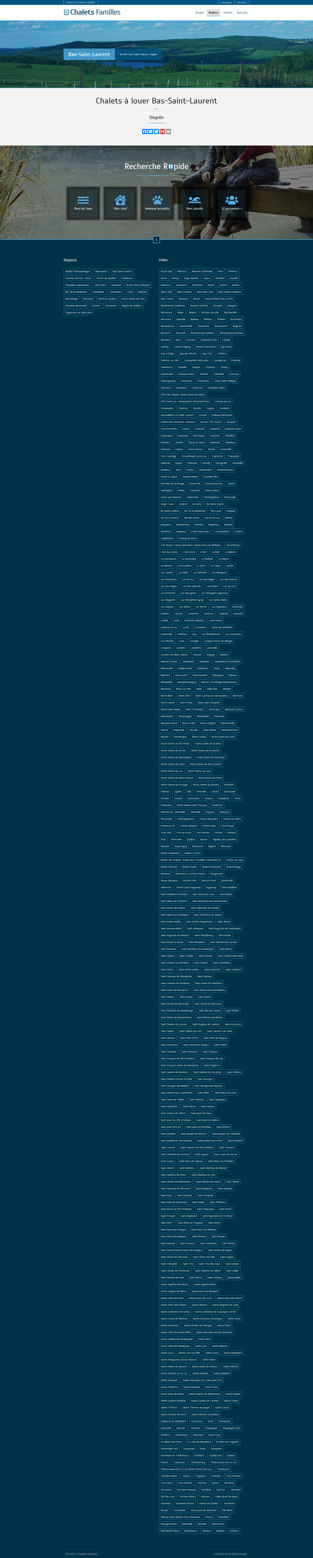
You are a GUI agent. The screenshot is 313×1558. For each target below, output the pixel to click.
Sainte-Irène (204, 1339)
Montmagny (185, 716)
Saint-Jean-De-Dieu (201, 1113)
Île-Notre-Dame (215, 504)
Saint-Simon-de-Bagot (220, 1250)
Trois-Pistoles (233, 1475)
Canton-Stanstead (205, 346)
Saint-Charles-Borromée (231, 955)
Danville (197, 408)
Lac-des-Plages (169, 586)
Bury (178, 339)
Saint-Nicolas (225, 1188)
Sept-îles (181, 1428)
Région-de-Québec (131, 305)
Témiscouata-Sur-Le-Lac (223, 1462)
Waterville (187, 1523)
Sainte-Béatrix (199, 1304)
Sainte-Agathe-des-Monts (175, 1284)
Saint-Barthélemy (203, 935)
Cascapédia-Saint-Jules (196, 360)
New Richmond (229, 729)
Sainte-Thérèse (169, 1407)
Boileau (195, 319)
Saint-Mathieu (186, 1167)
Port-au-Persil (184, 832)
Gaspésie (116, 285)
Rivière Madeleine (170, 853)
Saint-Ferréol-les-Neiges (196, 1044)
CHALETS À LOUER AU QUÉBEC (80, 2)
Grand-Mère (205, 469)
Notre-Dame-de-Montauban (176, 757)
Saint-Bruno (225, 948)
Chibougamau (168, 380)
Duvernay (183, 435)
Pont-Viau (166, 832)
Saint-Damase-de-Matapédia (176, 976)
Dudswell (200, 428)
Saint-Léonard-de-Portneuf (175, 1154)
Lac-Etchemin (168, 593)
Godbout (166, 469)
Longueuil (166, 647)
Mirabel (227, 688)
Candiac (226, 339)
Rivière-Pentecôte (211, 866)
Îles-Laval (216, 510)
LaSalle (164, 620)
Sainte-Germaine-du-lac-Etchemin (214, 1332)
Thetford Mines (169, 1475)
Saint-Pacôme (184, 1195)
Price (163, 839)
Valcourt (205, 1496)
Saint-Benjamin (196, 942)
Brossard (181, 332)
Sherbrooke (181, 1434)
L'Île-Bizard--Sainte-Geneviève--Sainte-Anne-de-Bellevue (191, 545)
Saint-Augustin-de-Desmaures (225, 928)
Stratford (199, 1455)
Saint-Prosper (168, 1215)
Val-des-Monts (188, 1496)
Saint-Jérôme (223, 1126)
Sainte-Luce (167, 1352)
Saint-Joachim (168, 1133)
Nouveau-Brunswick (76, 305)
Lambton (209, 613)
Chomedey (203, 380)
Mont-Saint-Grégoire (209, 702)
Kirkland (228, 524)
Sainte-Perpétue (169, 1387)
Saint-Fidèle (220, 1044)
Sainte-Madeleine (233, 1352)
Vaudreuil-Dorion (185, 1503)
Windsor (206, 1530)
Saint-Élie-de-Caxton (210, 1010)
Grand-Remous (225, 469)
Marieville (230, 668)
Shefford (165, 1434)
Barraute (183, 298)
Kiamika (199, 524)
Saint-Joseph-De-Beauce (194, 1133)
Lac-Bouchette (169, 579)
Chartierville (167, 373)
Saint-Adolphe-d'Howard (174, 894)
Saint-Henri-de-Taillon (172, 1099)
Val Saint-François (186, 1489)
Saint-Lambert (235, 1140)
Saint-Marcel (167, 1167)
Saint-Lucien (167, 1161)
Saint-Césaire (206, 955)
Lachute (178, 613)
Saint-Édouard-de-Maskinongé (177, 1010)
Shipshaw (198, 1434)
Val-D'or (220, 1489)
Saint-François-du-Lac (211, 1058)
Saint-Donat (186, 996)
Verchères (229, 1503)
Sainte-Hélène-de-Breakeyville (177, 1339)
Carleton (221, 353)
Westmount (190, 1530)
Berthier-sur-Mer (210, 312)
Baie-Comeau (184, 291)
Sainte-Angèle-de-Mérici (173, 1291)
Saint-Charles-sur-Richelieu (175, 962)
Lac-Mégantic (168, 599)
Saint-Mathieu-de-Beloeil (213, 1167)
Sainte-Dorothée (170, 1325)
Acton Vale (166, 271)
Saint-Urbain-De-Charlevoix (175, 1270)
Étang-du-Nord (196, 442)
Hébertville (192, 497)
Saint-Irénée (189, 1106)
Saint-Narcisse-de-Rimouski (175, 1188)
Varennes (166, 1503)
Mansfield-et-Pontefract (227, 661)
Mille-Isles (212, 688)
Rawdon (165, 846)
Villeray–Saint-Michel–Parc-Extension (180, 1517)
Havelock (195, 490)
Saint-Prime (225, 1209)
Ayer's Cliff (166, 291)
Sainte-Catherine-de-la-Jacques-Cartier (215, 1311)
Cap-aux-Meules (188, 353)
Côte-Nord (100, 285)
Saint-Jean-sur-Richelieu (198, 1126)
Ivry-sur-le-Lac (212, 517)
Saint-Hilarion (196, 1099)
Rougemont (216, 873)
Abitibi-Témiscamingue (77, 271)
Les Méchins (167, 640)
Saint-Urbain (232, 1263)
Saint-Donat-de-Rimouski (207, 1003)
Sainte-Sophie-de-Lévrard (204, 1400)
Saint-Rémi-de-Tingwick (190, 1222)
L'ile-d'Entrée (233, 545)
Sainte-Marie (209, 1359)
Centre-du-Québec (106, 278)
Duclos (186, 428)
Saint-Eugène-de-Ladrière (206, 1024)
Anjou (207, 278)
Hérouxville (230, 497)
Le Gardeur (200, 627)
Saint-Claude (201, 962)
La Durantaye (189, 558)
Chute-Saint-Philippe (225, 380)
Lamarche (193, 613)
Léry (194, 634)
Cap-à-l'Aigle (167, 353)
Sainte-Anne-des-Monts (230, 1298)
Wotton (234, 1530)
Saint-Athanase (195, 928)
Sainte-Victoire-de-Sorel (173, 1414)
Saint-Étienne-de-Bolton (210, 1017)
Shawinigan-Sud (231, 1428)
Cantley (165, 346)
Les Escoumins (233, 634)
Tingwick (200, 1475)
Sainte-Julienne (220, 1345)
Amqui (175, 278)
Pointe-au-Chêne (232, 818)
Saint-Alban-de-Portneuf (174, 901)
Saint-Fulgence (212, 1065)
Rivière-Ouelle (189, 866)
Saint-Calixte (167, 955)
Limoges (194, 640)
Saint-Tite (188, 1263)
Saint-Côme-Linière (189, 969)
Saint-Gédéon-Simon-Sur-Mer (176, 1078)
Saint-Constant (212, 969)
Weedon (202, 1523)
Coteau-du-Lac (223, 401)
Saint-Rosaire (218, 1236)
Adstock (182, 271)
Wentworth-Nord (170, 1530)
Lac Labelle (167, 572)
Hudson (183, 504)
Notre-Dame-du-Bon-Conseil (205, 764)
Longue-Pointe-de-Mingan (218, 640)
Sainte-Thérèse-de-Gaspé (196, 1407)
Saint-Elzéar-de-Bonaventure (176, 1017)
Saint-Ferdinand (169, 1044)
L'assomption (222, 531)
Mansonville (167, 668)
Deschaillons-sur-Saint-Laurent (177, 415)
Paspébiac (223, 798)
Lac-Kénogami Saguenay (214, 593)
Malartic (224, 654)
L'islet (203, 551)
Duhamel (214, 428)
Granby (190, 469)
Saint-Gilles (203, 1092)
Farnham (165, 449)
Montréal (88, 298)
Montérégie (71, 298)
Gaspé (178, 462)
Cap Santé (226, 346)
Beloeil (192, 312)
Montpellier (203, 716)
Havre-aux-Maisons (171, 497)
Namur (164, 729)
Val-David (235, 1489)
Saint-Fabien (167, 1031)
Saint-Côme (167, 969)
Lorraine (180, 647)
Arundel (234, 278)
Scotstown (197, 1421)
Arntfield (219, 278)
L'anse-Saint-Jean (200, 531)
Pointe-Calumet (188, 825)
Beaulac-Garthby (199, 305)
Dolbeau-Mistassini (222, 415)
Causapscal (220, 360)
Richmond (197, 846)
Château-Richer (186, 373)
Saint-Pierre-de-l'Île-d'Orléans (176, 1209)
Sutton (164, 1462)
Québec (191, 839)
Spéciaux (242, 12)
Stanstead (188, 1448)
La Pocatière (184, 565)
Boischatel (236, 319)
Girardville (237, 462)
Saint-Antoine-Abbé (171, 928)
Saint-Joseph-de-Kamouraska (176, 1140)
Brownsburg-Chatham (231, 332)
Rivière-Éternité (169, 866)
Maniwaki (204, 661)
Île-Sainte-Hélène (170, 510)
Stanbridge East (169, 1448)
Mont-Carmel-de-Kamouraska (211, 695)
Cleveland (181, 387)
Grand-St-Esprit (169, 476)
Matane (233, 675)
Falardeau (230, 442)
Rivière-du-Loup (234, 859)
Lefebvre (182, 634)
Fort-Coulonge (168, 456)
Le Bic (186, 627)
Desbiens (225, 408)
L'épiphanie (167, 538)
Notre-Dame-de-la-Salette (205, 750)
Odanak (165, 791)
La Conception (168, 558)
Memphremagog (187, 681)
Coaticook (196, 387)
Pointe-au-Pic (168, 825)
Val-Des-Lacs (168, 1496)
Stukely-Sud (215, 1455)
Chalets (227, 12)
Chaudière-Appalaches (77, 285)
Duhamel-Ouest (233, 428)
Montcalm (214, 709)
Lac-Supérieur (219, 606)
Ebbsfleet (230, 435)
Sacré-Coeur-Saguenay (188, 887)
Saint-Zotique (214, 1277)
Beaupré (217, 305)
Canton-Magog (182, 346)
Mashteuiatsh (200, 675)
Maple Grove (185, 668)
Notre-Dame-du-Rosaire (206, 784)
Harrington (166, 490)
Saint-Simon (228, 1243)
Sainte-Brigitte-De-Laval (225, 1304)
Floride (211, 449)
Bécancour (166, 312)
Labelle (230, 565)
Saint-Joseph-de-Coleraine (226, 1133)
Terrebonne (223, 1469)
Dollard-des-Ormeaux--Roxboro (178, 421)
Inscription (227, 2)
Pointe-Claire (209, 825)
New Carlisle (209, 729)
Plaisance (224, 812)
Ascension (181, 285)
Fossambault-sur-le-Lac (194, 456)
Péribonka (166, 805)
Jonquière (166, 524)
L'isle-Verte (189, 551)
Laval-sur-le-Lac (169, 627)
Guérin (231, 483)
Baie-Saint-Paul (205, 291)
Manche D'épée (169, 661)
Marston (165, 675)
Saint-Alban (226, 894)
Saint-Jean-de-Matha (207, 1120)
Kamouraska (182, 524)
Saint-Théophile (169, 1263)
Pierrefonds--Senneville (173, 812)
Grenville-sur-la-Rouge (172, 483)
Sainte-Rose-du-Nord (172, 1393)
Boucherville (186, 326)
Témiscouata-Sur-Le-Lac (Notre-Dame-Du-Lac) (186, 1469)
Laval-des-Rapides (194, 620)
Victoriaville (180, 1510)
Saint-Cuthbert (233, 969)
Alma (220, 271)
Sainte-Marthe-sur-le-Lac (174, 1373)
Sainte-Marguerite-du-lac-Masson (179, 1359)
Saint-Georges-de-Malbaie (175, 1085)
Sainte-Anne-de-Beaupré (205, 1291)
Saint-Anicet (223, 921)
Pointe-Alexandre (208, 818)
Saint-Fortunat (168, 1051)
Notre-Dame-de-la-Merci (208, 743)
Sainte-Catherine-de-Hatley (175, 1311)
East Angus (199, 435)
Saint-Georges (205, 1078)
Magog (211, 654)
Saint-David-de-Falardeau (208, 983)
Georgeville (221, 462)
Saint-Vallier (232, 1270)
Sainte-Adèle (234, 1277)
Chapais (196, 367)
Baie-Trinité (167, 298)
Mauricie (142, 291)
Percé (238, 798)
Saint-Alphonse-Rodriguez (175, 914)
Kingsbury (213, 524)
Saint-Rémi (166, 1222)
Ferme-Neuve (195, 449)
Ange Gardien (191, 278)
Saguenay (211, 887)
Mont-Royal (186, 702)
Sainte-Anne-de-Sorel (172, 1298)
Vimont (209, 1517)
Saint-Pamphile (205, 1195)
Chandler (182, 367)
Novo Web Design (236, 1554)
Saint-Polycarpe (205, 1209)
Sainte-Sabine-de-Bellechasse (204, 1393)
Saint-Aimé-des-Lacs (204, 894)
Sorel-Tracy (214, 1434)
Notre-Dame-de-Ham (133, 298)
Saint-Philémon (218, 1202)
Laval (130, 291)
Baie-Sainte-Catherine (230, 291)
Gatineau (192, 462)
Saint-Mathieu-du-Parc (203, 1174)
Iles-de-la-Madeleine (195, 510)
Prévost (231, 832)
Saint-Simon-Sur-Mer (204, 1256)
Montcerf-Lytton (234, 709)
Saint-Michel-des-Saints (208, 1181)
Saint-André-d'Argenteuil (199, 921)
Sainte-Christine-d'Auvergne (207, 1318)
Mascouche (181, 675)
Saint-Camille (186, 955)
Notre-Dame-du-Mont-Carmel (177, 777)
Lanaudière (98, 291)
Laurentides (115, 291)
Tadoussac (179, 1462)
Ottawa (165, 798)
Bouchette (203, 326)
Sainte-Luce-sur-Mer (189, 1352)
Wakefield (223, 1517)
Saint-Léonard (226, 1147)
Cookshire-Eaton (216, 387)
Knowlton (166, 531)
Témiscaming (197, 1462)
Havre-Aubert (212, 490)
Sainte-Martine (200, 1373)
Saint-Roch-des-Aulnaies (174, 1236)
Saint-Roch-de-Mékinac (203, 1229)
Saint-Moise (232, 1181)
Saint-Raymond (189, 1215)
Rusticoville (227, 880)
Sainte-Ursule (222, 1407)
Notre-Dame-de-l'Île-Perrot (175, 743)
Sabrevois (166, 887)
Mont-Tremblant (195, 709)
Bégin (180, 312)
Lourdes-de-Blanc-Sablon (174, 654)
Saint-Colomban (221, 962)
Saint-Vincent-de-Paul (172, 1277)
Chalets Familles (87, 1554)
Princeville (176, 839)
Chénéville (218, 373)
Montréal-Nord (169, 723)
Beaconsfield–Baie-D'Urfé (219, 298)
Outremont (193, 798)
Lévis (182, 640)
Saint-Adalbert (229, 887)
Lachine (165, 613)
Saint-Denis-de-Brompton (175, 990)
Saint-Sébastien (208, 1243)
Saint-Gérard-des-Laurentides (177, 1092)
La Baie (216, 551)
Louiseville (212, 647)
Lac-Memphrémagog (192, 599)
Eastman (215, 435)
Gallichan (165, 462)
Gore (178, 469)
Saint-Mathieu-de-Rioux (173, 1174)
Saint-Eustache (233, 1024)
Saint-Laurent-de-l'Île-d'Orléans (197, 1147)
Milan (199, 688)
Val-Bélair (206, 1489)
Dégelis (153, 54)
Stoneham (216, 1448)
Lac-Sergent (167, 606)
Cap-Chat (207, 353)
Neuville (194, 729)
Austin (211, 285)
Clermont (166, 387)
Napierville (178, 729)
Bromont (166, 332)
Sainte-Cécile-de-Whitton (174, 1318)
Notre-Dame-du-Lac (172, 770)
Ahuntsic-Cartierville (202, 271)
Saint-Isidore (208, 1106)
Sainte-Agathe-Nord (205, 1284)
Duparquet (166, 435)
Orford (215, 791)
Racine (203, 839)
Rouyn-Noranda (169, 880)
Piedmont (217, 805)
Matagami (218, 675)
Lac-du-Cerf (229, 586)
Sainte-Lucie (211, 1352)
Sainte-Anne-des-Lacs (200, 1298)
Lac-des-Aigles (207, 579)
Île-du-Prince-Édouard (138, 285)
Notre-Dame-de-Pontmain (211, 757)
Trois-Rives (167, 1482)
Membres (242, 2)
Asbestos (166, 285)
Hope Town (167, 504)
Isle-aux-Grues (192, 517)
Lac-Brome (188, 579)
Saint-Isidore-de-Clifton (173, 1113)
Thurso (186, 1475)
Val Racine (166, 1489)
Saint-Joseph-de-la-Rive (209, 1140)
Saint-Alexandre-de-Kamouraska (209, 901)
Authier (236, 285)
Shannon (195, 1428)
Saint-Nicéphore (204, 1188)
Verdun (164, 1510)
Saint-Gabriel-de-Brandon (174, 1072)
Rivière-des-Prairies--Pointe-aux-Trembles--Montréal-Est (191, 859)
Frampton (217, 456)
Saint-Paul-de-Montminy (174, 1202)
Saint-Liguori (202, 1154)
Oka (189, 791)
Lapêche (223, 613)
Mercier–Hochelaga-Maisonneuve (219, 681)
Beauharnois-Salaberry (173, 305)
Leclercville (166, 634)
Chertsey (234, 373)
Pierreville (195, 812)
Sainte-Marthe (230, 1366)
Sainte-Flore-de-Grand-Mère (176, 1332)
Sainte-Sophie (233, 1393)
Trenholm (215, 1475)
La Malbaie (207, 558)
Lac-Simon (184, 606)
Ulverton (202, 1482)
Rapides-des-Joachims (224, 839)
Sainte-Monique (169, 1380)
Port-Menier (202, 832)
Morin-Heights (208, 723)
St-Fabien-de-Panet (171, 1441)
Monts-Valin (188, 723)
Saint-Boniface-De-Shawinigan (198, 948)
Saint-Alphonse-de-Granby (205, 907)
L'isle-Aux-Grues (169, 551)
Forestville (225, 449)
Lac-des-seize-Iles (191, 586)
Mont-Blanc (167, 695)
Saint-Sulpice (227, 1256)
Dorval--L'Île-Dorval (210, 421)
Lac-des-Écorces (229, 579)
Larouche (238, 613)
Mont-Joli (237, 695)
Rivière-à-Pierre (193, 853)
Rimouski (226, 846)
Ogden (178, 791)
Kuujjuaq (181, 531)
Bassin (196, 298)
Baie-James (101, 271)
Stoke (203, 1448)
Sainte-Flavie (224, 1325)
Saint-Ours (166, 1195)
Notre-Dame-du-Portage (174, 784)
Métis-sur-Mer (183, 688)
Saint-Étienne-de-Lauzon (174, 1024)
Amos (164, 278)
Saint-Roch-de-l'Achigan (173, 1229)
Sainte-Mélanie (221, 1373)
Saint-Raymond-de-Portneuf (217, 1215)
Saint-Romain (199, 1236)
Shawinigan (211, 1428)
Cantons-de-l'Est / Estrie (78, 278)
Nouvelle (228, 784)
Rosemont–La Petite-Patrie (190, 873)
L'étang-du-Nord (187, 538)
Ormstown (229, 791)
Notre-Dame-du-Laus (199, 770)
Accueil (199, 12)
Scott (211, 1421)
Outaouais (110, 305)
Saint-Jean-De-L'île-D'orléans (176, 1120)
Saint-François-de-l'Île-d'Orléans (178, 1058)
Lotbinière (195, 647)
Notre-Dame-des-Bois (173, 764)
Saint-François (210, 1051)
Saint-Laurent (168, 1147)
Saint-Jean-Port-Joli (171, 1126)
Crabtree (183, 408)
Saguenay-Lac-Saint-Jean (78, 312)
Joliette (229, 517)
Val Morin (229, 1482)
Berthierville (230, 312)
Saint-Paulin (198, 1202)
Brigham (237, 326)
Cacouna (190, 339)
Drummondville (169, 428)
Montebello (167, 716)
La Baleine (230, 551)
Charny (224, 367)
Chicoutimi (186, 380)
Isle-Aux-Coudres (170, 517)
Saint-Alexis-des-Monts (173, 907)
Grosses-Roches (214, 483)
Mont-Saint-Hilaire (170, 709)
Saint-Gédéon (234, 1072)
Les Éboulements (211, 634)
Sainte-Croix (234, 1318)
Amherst (233, 271)
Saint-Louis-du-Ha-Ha (225, 1154)
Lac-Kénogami (188, 593)
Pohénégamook (185, 818)
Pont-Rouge (227, 825)
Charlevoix (127, 278)
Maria (217, 668)
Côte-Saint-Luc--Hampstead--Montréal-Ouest (185, 401)
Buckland (166, 339)
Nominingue (180, 736)
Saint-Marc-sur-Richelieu (221, 1161)
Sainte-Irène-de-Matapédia (175, 1345)
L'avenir (238, 531)
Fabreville (215, 442)
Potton (218, 832)
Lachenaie (237, 606)
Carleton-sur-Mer (170, 360)
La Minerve (166, 565)
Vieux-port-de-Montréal (203, 1510)
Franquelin (233, 456)
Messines (166, 688)
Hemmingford (211, 497)
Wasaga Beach (169, 1523)
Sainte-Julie (201, 1345)
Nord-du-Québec (107, 298)
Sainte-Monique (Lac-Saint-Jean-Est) (202, 1380)
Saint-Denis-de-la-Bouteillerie (209, 990)
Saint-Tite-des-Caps (209, 1263)
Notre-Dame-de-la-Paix (173, 750)
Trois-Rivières (185, 1482)
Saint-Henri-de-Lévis (225, 1092)
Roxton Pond (208, 880)
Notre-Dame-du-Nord (210, 777)
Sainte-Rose (211, 1387)
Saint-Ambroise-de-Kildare (208, 914)
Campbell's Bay (208, 339)
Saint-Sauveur (187, 1243)
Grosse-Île (194, 483)
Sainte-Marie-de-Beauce (174, 1366)
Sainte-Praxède (191, 1387)
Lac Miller (183, 572)
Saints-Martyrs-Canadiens (205, 1414)
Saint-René (214, 1222)
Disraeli (203, 415)
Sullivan (231, 1455)
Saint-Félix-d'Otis (189, 1037)
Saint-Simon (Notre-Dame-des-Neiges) (182, 1250)
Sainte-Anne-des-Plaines (174, 1304)
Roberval (165, 873)
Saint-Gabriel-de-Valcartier (207, 1072)
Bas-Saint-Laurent (138, 54)
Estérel (179, 442)
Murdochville (227, 723)
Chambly (235, 360)
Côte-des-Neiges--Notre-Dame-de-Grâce (183, 394)
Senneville (166, 1428)
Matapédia (166, 681)
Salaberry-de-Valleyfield (173, 1421)
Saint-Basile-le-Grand (172, 942)
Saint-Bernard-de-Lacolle (223, 942)
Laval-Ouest (215, 620)
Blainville (181, 319)
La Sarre (200, 565)
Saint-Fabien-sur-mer (190, 1031)
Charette (210, 367)
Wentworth (218, 1523)
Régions (213, 12)
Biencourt (166, 319)
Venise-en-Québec (209, 1503)
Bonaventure (168, 326)
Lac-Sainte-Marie (218, 599)
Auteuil (223, 285)
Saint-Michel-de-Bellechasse (176, 1181)
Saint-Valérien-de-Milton (208, 1270)
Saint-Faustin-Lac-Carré (219, 1031)
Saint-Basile (224, 935)
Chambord (166, 367)
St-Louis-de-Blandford (199, 1441)
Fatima (179, 449)
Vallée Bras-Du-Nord (226, 1496)
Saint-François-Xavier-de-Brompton (180, 1065)
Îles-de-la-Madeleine (76, 291)
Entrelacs (166, 442)
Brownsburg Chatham (202, 332)
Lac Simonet (200, 572)
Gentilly (206, 462)
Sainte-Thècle (231, 1400)
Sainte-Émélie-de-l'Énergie (198, 1325)
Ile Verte (197, 504)
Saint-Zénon (195, 1277)
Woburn (220, 1530)
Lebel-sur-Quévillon (222, 627)
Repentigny (181, 846)
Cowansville (167, 408)
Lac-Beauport (219, 572)
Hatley (181, 490)
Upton (215, 1482)
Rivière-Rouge (233, 866)
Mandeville (188, 661)
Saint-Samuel (168, 1243)
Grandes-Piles (210, 476)
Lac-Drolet (212, 586)
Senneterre (225, 1421)
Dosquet (231, 421)
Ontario (96, 305)
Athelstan (197, 285)
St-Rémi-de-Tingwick (227, 1441)
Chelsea (204, 373)
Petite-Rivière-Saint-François (192, 805)
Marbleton (203, 668)
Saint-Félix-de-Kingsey (215, 1037)
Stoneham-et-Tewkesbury (175, 1455)
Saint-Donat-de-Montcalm (175, 1003)
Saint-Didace (167, 996)
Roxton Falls (189, 880)
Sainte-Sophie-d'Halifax (173, 1400)
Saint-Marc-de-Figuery (191, 1161)
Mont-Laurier (168, 702)
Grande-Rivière (190, 476)
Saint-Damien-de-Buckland (175, 983)
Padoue (209, 798)
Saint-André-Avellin (171, 921)
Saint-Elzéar (232, 1010)
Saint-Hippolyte (217, 1099)
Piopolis (210, 812)
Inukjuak (230, 510)
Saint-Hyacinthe (169, 1106)
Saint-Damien (204, 976)
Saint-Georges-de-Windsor (208, 1085)
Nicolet (164, 736)
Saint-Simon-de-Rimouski (174, 1256)
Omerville (201, 791)
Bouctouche (221, 326)
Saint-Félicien (168, 1037)
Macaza (197, 654)
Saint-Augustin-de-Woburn (175, 935)
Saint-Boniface (168, 948)
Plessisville (166, 818)
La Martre (223, 558)
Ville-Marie (227, 1510)
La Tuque (215, 565)
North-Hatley (199, 736)
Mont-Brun (184, 695)
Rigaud (212, 846)
